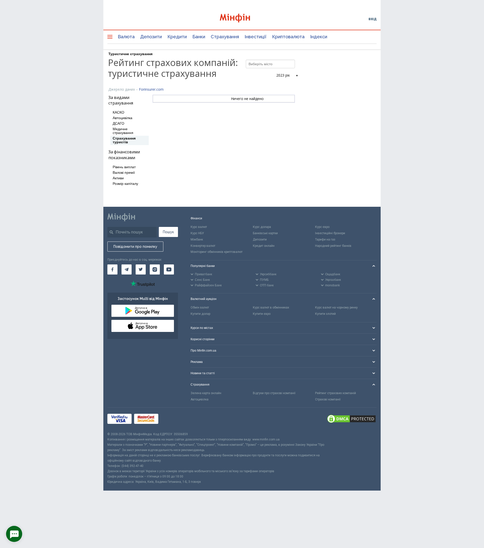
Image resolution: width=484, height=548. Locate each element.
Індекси (318, 36)
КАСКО (118, 112)
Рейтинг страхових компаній (335, 393)
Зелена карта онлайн (206, 393)
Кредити (177, 36)
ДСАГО (118, 123)
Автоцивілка (122, 118)
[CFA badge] (172, 420)
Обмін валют (200, 307)
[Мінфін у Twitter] (141, 269)
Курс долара (262, 227)
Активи (118, 178)
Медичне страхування (123, 131)
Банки (198, 36)
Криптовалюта (288, 36)
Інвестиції (255, 36)
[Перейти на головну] (242, 19)
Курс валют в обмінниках (271, 307)
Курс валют (199, 227)
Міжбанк (197, 239)
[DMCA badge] (351, 419)
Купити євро (261, 314)
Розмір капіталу (125, 184)
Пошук (168, 232)
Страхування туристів (124, 140)
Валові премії (124, 173)
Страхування (225, 36)
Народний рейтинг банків (333, 246)
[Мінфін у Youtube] (169, 269)
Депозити (151, 36)
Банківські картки (265, 233)
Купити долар (200, 314)
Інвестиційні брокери (330, 233)
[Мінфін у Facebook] (112, 269)
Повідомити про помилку (135, 247)
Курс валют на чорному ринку (336, 307)
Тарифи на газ (325, 239)
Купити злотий (325, 314)
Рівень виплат (124, 167)
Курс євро (322, 227)
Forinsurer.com (151, 89)
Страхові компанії (328, 399)
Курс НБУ (197, 233)
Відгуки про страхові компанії (274, 393)
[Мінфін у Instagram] (155, 269)
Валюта (126, 36)
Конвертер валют (203, 246)
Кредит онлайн (264, 246)
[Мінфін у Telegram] (127, 269)
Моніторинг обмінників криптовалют (217, 252)
